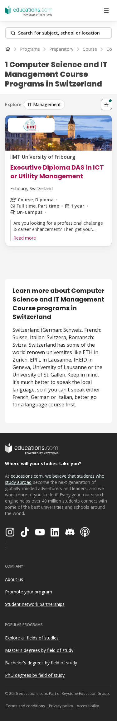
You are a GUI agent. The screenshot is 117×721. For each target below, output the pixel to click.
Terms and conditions (25, 706)
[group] (61, 105)
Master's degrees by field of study (39, 650)
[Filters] (106, 104)
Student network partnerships (35, 604)
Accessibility (88, 706)
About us (14, 579)
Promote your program (28, 592)
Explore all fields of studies (32, 638)
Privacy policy (61, 706)
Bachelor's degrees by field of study (41, 663)
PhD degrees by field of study (35, 675)
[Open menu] (106, 10)
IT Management (44, 104)
